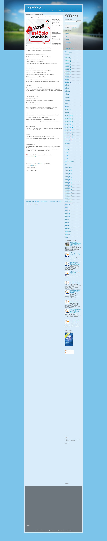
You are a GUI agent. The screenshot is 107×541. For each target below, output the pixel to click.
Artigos (66, 36)
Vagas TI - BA (67, 207)
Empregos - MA (68, 67)
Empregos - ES (68, 64)
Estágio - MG (67, 93)
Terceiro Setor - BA (68, 171)
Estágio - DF (67, 88)
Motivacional (67, 143)
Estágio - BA (67, 85)
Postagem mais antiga (56, 201)
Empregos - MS (68, 70)
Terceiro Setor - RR (68, 195)
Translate (74, 27)
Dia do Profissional (68, 49)
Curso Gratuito (67, 46)
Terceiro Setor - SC (68, 198)
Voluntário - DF (68, 232)
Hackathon (67, 106)
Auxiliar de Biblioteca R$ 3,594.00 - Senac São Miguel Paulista (74, 301)
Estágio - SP (33, 165)
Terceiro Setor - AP (68, 170)
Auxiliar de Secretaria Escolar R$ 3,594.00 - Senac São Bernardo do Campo (75, 282)
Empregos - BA (68, 60)
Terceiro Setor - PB (68, 186)
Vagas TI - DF (67, 210)
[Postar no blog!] (46, 163)
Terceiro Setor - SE (68, 200)
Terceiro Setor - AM (68, 168)
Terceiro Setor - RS (68, 197)
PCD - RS (66, 155)
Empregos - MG (68, 69)
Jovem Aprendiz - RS (69, 136)
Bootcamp (67, 39)
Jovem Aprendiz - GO (69, 119)
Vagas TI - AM (67, 206)
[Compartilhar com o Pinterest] (49, 163)
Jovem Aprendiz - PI (69, 128)
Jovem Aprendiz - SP (69, 140)
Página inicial (44, 201)
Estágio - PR (67, 97)
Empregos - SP (68, 82)
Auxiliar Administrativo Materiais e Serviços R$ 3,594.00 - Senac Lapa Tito (75, 253)
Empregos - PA (68, 73)
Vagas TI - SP (67, 228)
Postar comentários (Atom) (34, 204)
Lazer (66, 142)
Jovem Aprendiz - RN (69, 133)
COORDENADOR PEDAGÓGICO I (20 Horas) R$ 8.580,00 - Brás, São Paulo (75, 244)
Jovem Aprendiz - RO (69, 134)
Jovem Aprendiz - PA (69, 124)
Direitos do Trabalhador (69, 52)
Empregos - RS (68, 79)
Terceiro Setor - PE (68, 188)
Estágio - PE (67, 94)
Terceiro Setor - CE (68, 173)
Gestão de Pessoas (68, 104)
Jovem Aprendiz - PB (69, 125)
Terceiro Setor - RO (68, 194)
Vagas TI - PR (67, 222)
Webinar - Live (67, 237)
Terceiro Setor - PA (68, 185)
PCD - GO (67, 149)
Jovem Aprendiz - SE (69, 139)
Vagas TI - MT (67, 216)
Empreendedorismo (68, 55)
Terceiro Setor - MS (68, 182)
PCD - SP (66, 158)
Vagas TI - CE (67, 209)
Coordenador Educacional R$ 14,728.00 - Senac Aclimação (75, 291)
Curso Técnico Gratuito (69, 48)
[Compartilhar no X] (47, 163)
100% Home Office (68, 32)
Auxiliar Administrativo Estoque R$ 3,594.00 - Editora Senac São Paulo (75, 263)
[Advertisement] (73, 374)
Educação (67, 54)
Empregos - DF (68, 63)
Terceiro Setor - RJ (68, 192)
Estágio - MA (67, 91)
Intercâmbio (67, 112)
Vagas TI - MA (67, 213)
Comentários (68, 352)
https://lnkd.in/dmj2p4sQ (31, 156)
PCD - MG (67, 151)
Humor (66, 107)
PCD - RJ (66, 154)
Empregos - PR (68, 76)
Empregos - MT (68, 72)
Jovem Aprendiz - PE (69, 127)
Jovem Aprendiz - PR (69, 130)
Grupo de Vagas (35, 7)
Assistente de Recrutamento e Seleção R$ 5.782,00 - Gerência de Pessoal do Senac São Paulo (75, 311)
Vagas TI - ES (67, 212)
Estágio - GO (67, 90)
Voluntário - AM (68, 231)
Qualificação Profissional (69, 161)
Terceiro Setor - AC (68, 165)
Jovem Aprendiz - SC (69, 137)
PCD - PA (66, 152)
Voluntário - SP (67, 235)
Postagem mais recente (32, 201)
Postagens (68, 350)
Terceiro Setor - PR (68, 191)
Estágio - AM (67, 84)
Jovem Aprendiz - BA (69, 115)
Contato (66, 45)
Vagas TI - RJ (67, 223)
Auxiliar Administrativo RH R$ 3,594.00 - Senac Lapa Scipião (75, 272)
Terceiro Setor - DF (68, 174)
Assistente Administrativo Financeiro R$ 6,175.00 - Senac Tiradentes (75, 321)
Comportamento (68, 42)
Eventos (66, 103)
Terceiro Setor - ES (68, 176)
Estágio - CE (67, 87)
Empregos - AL (67, 57)
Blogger (70, 530)
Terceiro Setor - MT (68, 183)
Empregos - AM (68, 58)
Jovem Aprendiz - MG (69, 122)
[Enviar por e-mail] (45, 163)
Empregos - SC (68, 81)
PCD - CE (66, 146)
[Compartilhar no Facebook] (48, 163)
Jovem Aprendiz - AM (69, 113)
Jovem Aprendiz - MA (69, 121)
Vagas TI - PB (67, 219)
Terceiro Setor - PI (68, 189)
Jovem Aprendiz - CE (69, 116)
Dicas (66, 51)
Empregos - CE (68, 61)
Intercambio (67, 110)
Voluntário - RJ (67, 234)
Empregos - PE (68, 75)
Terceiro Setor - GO (68, 177)
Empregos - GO (68, 66)
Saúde (66, 164)
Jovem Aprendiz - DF (69, 118)
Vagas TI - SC (67, 226)
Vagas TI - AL (67, 204)
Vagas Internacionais (69, 203)
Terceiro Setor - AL (68, 167)
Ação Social (67, 33)
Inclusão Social (68, 109)
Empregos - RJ (68, 78)
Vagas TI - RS (67, 225)
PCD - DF (66, 148)
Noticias (66, 145)
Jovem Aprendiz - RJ (69, 131)
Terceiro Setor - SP (68, 201)
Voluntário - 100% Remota (70, 229)
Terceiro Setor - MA (68, 179)
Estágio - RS (67, 100)
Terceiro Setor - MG (68, 180)
